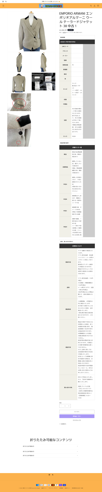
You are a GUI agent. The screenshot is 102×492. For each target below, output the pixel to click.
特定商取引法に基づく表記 (77, 488)
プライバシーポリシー (53, 488)
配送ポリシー (67, 488)
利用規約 (61, 488)
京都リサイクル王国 (27, 488)
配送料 (64, 32)
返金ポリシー (44, 488)
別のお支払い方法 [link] (77, 420)
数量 (60, 403)
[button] (3, 6)
